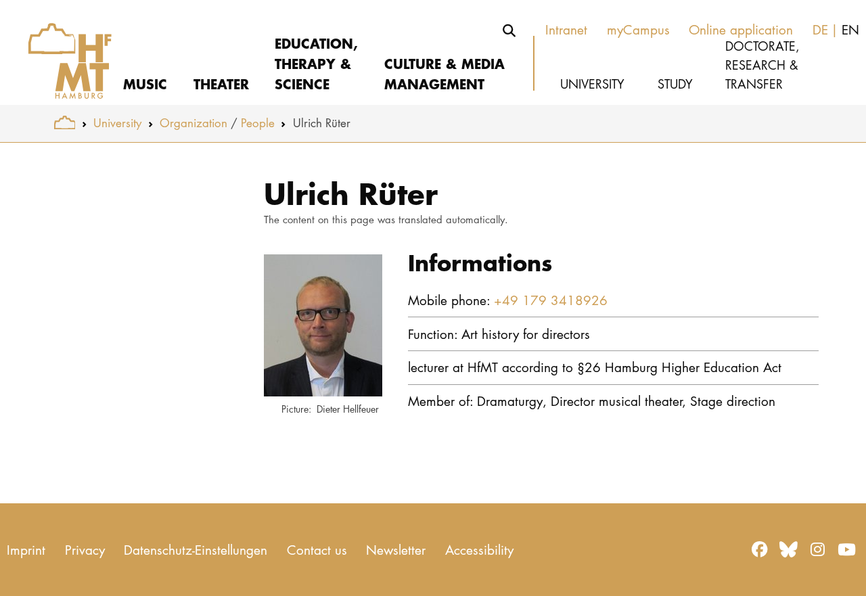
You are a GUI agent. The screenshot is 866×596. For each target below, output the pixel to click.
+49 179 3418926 (551, 300)
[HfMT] (61, 52)
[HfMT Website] (64, 123)
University (117, 123)
